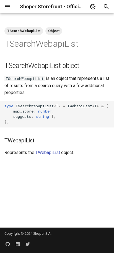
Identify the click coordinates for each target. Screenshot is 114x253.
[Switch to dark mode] (93, 6)
